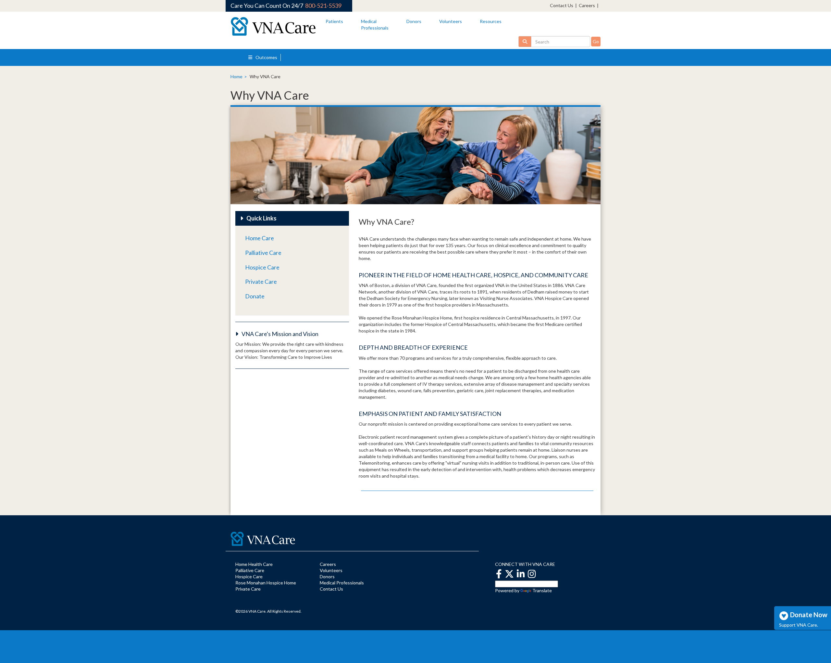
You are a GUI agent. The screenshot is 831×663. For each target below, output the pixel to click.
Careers (587, 5)
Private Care (261, 281)
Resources (491, 21)
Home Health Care (254, 564)
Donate (255, 296)
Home (236, 76)
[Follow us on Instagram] (532, 574)
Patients (334, 21)
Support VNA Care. (798, 625)
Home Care (259, 238)
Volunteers (450, 21)
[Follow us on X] (509, 574)
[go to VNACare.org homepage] (273, 26)
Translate (542, 590)
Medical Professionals (342, 582)
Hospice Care (262, 267)
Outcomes (265, 57)
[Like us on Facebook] (499, 574)
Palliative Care (263, 252)
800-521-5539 (323, 5)
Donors (413, 21)
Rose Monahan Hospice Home (265, 582)
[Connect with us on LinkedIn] (521, 574)
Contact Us (561, 5)
